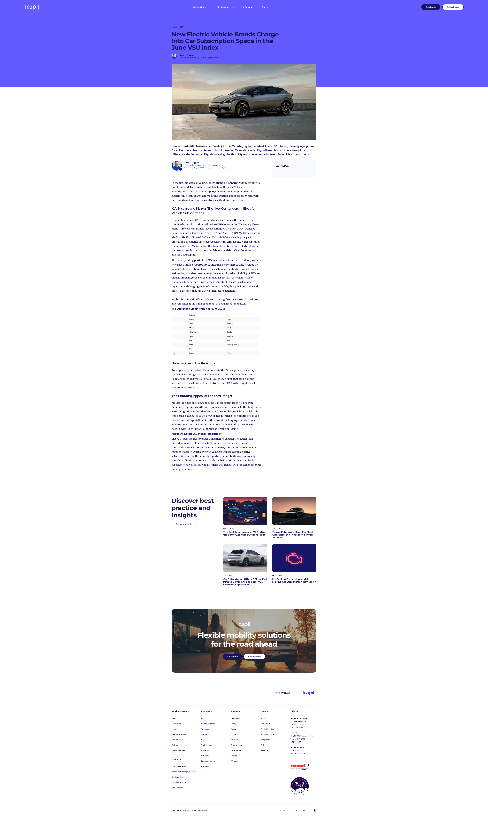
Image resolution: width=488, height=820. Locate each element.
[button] (201, 7)
